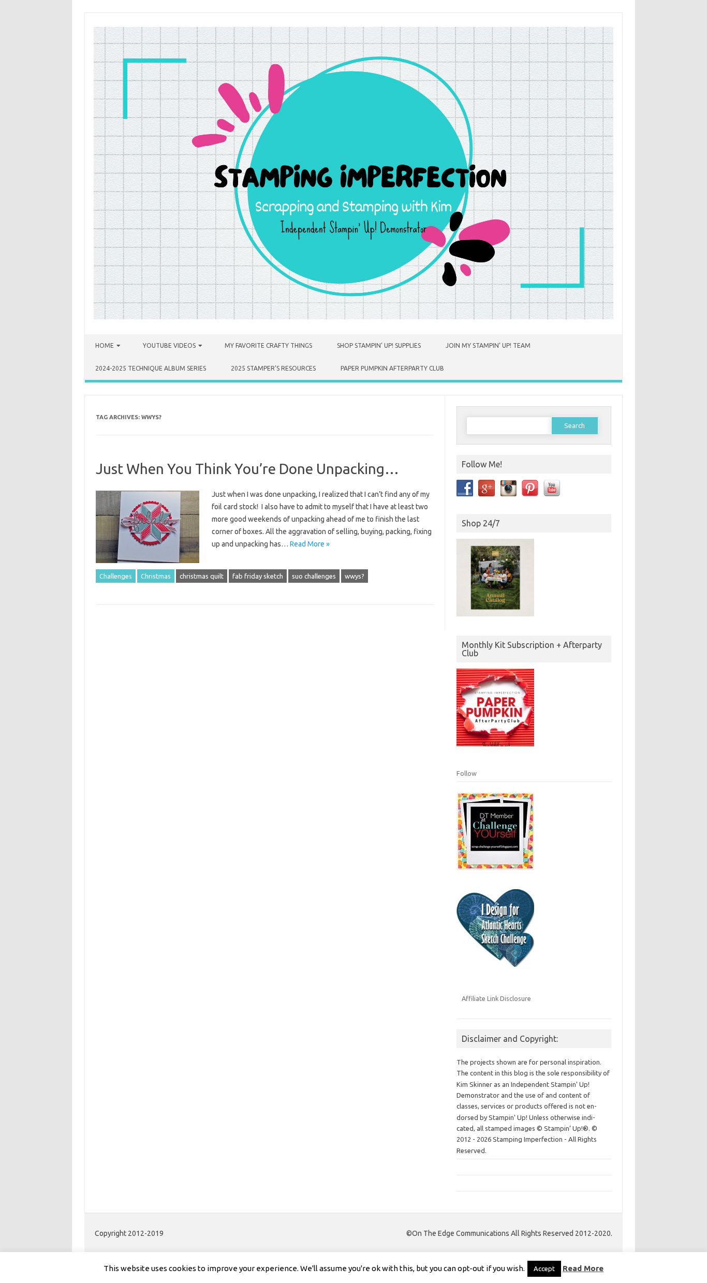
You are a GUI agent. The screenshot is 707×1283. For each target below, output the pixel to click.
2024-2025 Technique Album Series (150, 368)
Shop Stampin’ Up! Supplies (379, 345)
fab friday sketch (257, 576)
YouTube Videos (169, 345)
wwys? (354, 576)
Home (104, 345)
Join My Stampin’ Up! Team (488, 345)
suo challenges (314, 576)
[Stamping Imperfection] (353, 317)
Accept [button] (544, 1268)
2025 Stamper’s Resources (273, 368)
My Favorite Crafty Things (268, 345)
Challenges (115, 576)
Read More (583, 1268)
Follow (466, 773)
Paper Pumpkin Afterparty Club (392, 368)
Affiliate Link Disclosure (496, 998)
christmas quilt (202, 576)
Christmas (156, 576)
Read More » (310, 544)
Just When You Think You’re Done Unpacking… (247, 469)
